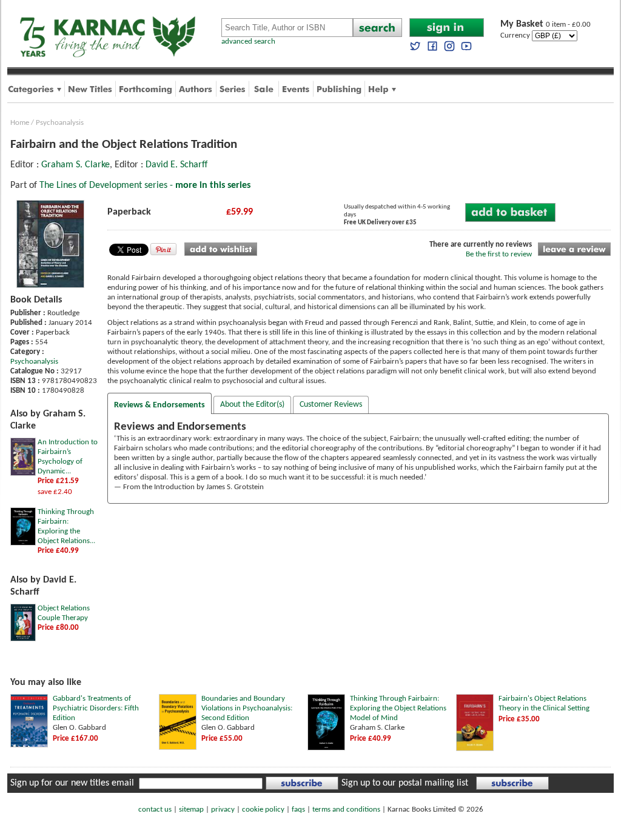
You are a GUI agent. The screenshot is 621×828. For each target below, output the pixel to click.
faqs (298, 809)
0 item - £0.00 (545, 24)
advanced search (248, 41)
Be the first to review (499, 254)
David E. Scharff (176, 165)
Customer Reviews (331, 404)
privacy (223, 809)
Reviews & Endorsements (159, 405)
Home (19, 123)
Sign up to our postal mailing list (404, 783)
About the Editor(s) (252, 404)
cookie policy (263, 809)
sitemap (191, 809)
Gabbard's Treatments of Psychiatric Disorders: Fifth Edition (96, 708)
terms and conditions (346, 809)
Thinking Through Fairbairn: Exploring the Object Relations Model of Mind (398, 708)
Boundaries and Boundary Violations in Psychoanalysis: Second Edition (246, 708)
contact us (155, 809)
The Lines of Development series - (144, 185)
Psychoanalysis (60, 123)
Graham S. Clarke (75, 165)
